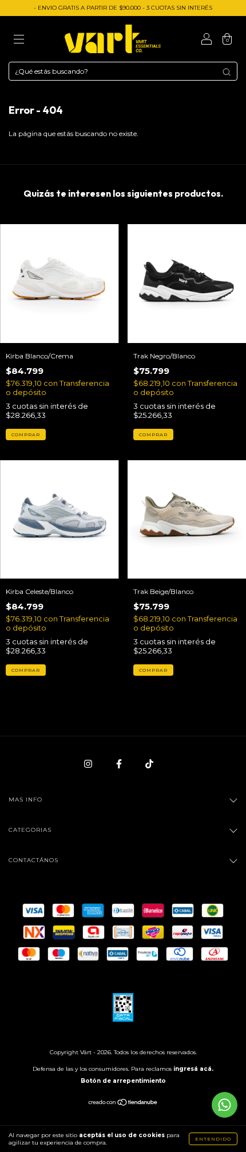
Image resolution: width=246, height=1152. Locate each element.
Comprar (25, 434)
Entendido (213, 1139)
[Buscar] (226, 72)
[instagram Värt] (89, 763)
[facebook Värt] (120, 763)
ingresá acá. (193, 1069)
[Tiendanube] (123, 1103)
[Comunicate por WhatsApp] (224, 1105)
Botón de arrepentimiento (123, 1081)
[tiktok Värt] (149, 763)
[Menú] (19, 40)
